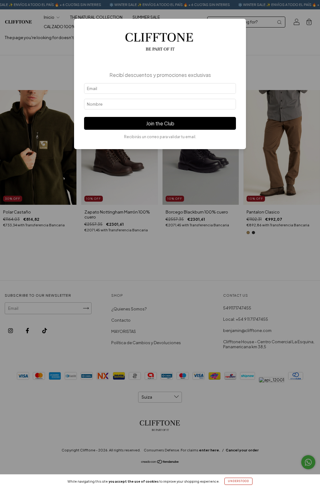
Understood (238, 481)
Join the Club (160, 123)
